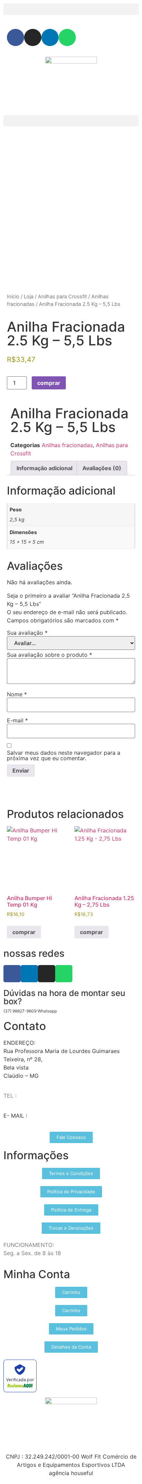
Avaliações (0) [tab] (101, 468)
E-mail (17, 720)
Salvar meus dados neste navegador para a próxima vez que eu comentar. (63, 755)
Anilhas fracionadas (67, 445)
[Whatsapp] (67, 37)
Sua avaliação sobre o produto (49, 654)
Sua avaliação (27, 632)
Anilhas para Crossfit (62, 297)
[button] (71, 9)
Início (13, 297)
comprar (48, 382)
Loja (28, 297)
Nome (17, 694)
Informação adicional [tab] (44, 468)
